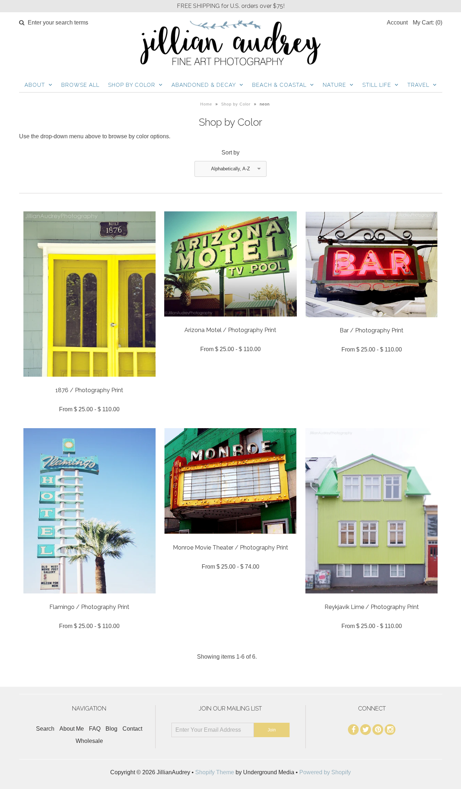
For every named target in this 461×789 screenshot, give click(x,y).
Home (206, 104)
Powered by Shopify (325, 772)
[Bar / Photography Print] (371, 322)
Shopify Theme (214, 772)
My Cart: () (427, 22)
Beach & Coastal (279, 85)
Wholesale (89, 741)
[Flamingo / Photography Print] (89, 599)
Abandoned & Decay (203, 85)
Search (45, 729)
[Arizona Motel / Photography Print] (230, 322)
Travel (418, 85)
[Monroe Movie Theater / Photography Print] (230, 539)
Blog (111, 729)
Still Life (376, 85)
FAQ (94, 729)
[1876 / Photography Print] (89, 382)
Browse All (80, 85)
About (34, 85)
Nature (334, 85)
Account (397, 22)
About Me (71, 729)
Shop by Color (131, 85)
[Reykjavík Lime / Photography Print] (371, 599)
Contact (132, 729)
